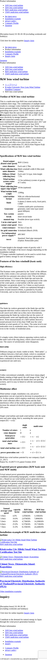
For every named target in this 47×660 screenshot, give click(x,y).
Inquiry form (29, 41)
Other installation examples (10, 591)
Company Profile (12, 23)
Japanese (8, 25)
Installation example (13, 19)
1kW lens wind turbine (14, 5)
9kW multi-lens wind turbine (16, 10)
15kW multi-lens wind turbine (17, 12)
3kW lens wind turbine (14, 8)
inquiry (8, 644)
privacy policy (10, 21)
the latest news (11, 16)
